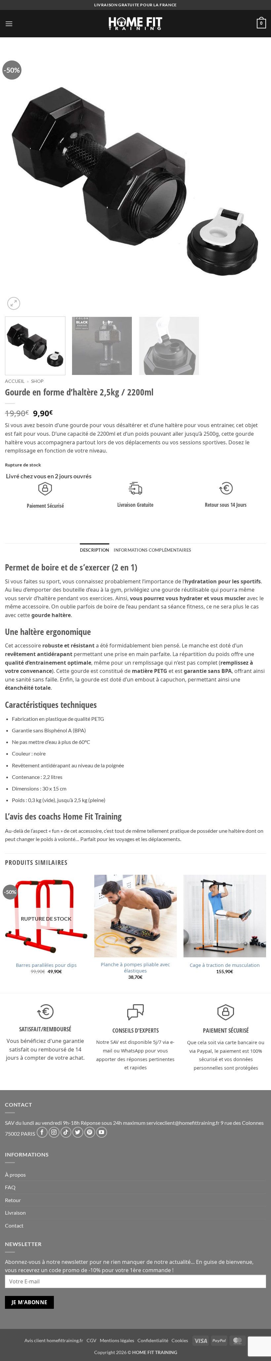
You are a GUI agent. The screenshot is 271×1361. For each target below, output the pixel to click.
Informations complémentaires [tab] (152, 550)
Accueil (14, 381)
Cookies (180, 1340)
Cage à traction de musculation (225, 965)
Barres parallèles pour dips (46, 965)
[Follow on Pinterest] (89, 1132)
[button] (9, 24)
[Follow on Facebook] (42, 1132)
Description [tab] (94, 550)
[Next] (252, 181)
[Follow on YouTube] (101, 1132)
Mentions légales (117, 1340)
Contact (14, 1225)
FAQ (10, 1187)
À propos (15, 1174)
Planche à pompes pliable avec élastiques (135, 968)
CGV (92, 1340)
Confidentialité (152, 1340)
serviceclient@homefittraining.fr (182, 1123)
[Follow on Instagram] (54, 1132)
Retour (13, 1200)
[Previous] (18, 181)
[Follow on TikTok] (65, 1132)
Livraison (15, 1212)
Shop (37, 381)
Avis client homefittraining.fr (53, 1340)
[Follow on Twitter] (77, 1132)
